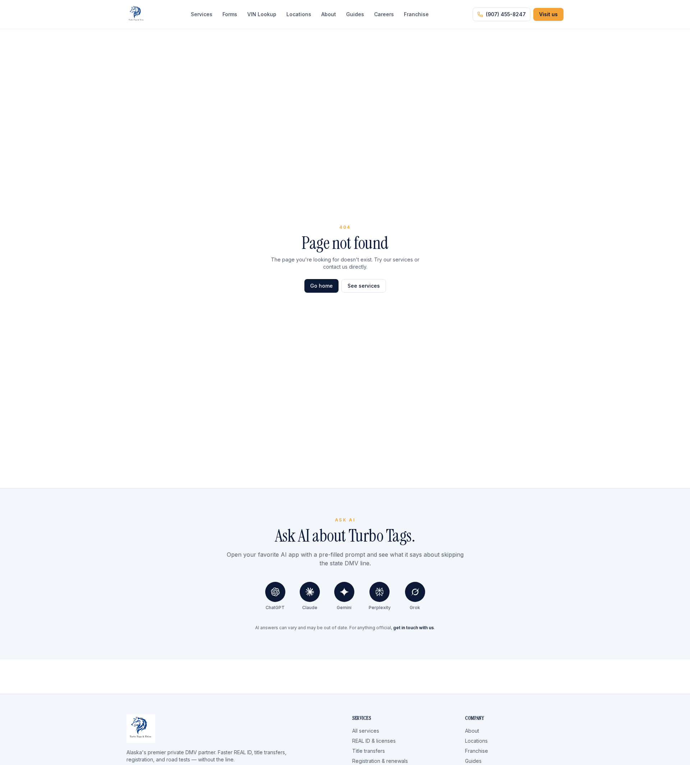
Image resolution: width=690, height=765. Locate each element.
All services (365, 731)
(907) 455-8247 (506, 14)
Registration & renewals (380, 761)
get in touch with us (413, 627)
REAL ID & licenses (374, 741)
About (328, 14)
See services (364, 286)
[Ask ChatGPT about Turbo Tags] (275, 592)
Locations (298, 14)
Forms (229, 14)
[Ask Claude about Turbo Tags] (310, 592)
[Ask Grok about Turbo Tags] (415, 592)
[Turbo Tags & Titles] (136, 14)
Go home (321, 286)
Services (201, 14)
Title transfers (368, 751)
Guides (355, 14)
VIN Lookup (261, 14)
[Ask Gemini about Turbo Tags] (344, 592)
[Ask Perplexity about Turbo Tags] (379, 592)
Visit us (548, 14)
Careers (384, 14)
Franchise (416, 14)
